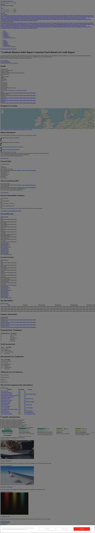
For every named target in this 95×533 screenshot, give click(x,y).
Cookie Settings (64, 528)
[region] (47, 529)
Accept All (82, 528)
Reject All (47, 528)
